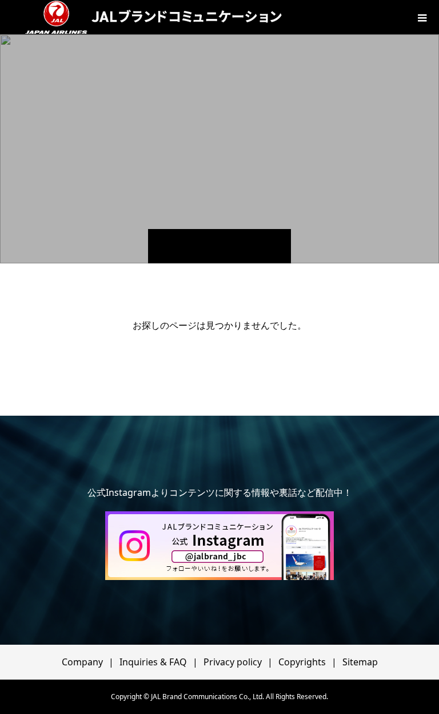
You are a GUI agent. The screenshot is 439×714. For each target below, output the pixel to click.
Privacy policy (232, 662)
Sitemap (360, 662)
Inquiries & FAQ (153, 662)
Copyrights (302, 662)
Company (82, 662)
